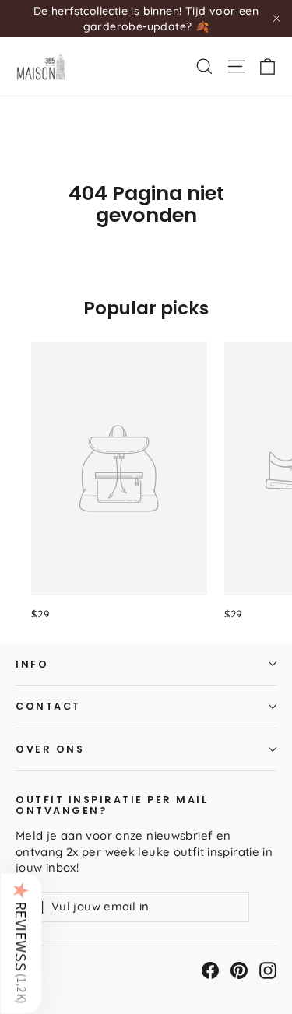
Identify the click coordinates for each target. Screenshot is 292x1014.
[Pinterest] (239, 970)
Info (32, 664)
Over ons (50, 749)
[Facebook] (210, 970)
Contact (48, 706)
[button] (21, 943)
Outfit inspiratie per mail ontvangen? (112, 804)
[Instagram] (267, 970)
